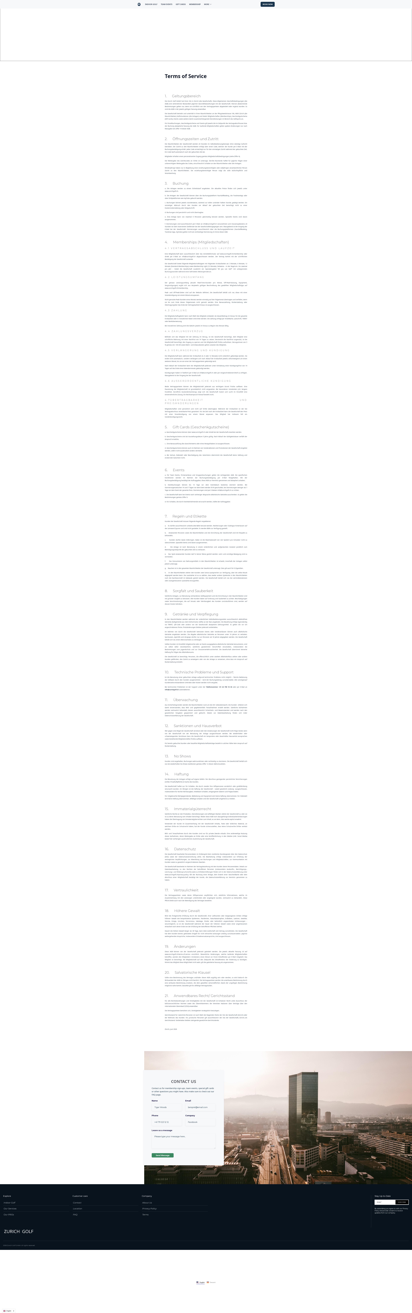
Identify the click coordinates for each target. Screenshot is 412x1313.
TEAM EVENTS (166, 4)
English (9, 1311)
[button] (208, 4)
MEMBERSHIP (195, 4)
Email (188, 1101)
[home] (139, 4)
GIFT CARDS (181, 4)
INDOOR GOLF (151, 4)
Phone (155, 1116)
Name (155, 1101)
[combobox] (9, 1311)
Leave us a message (162, 1130)
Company (190, 1116)
